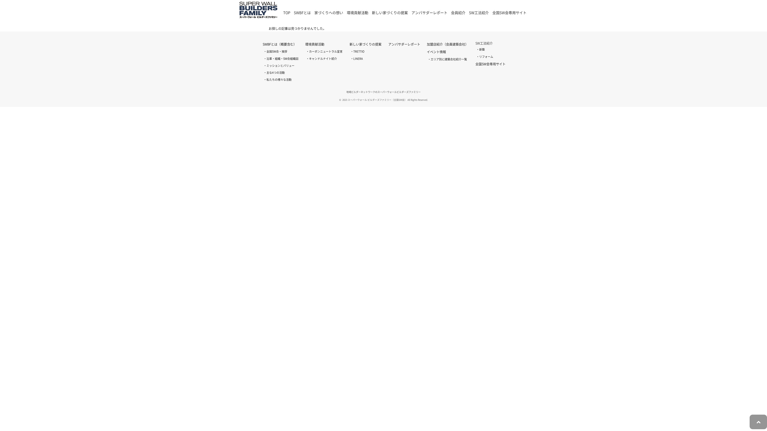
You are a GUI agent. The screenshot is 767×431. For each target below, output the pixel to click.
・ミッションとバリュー (279, 65)
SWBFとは (302, 13)
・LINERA (357, 58)
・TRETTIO (357, 51)
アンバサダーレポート (429, 13)
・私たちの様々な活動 (278, 79)
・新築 (480, 49)
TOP (286, 13)
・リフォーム (484, 56)
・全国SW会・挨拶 (275, 51)
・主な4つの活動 (274, 72)
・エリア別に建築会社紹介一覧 (447, 59)
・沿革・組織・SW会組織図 (281, 58)
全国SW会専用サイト (509, 13)
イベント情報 (436, 51)
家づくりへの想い (328, 13)
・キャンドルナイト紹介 (321, 58)
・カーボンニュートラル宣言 (324, 51)
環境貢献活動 (314, 44)
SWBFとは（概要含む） (280, 44)
